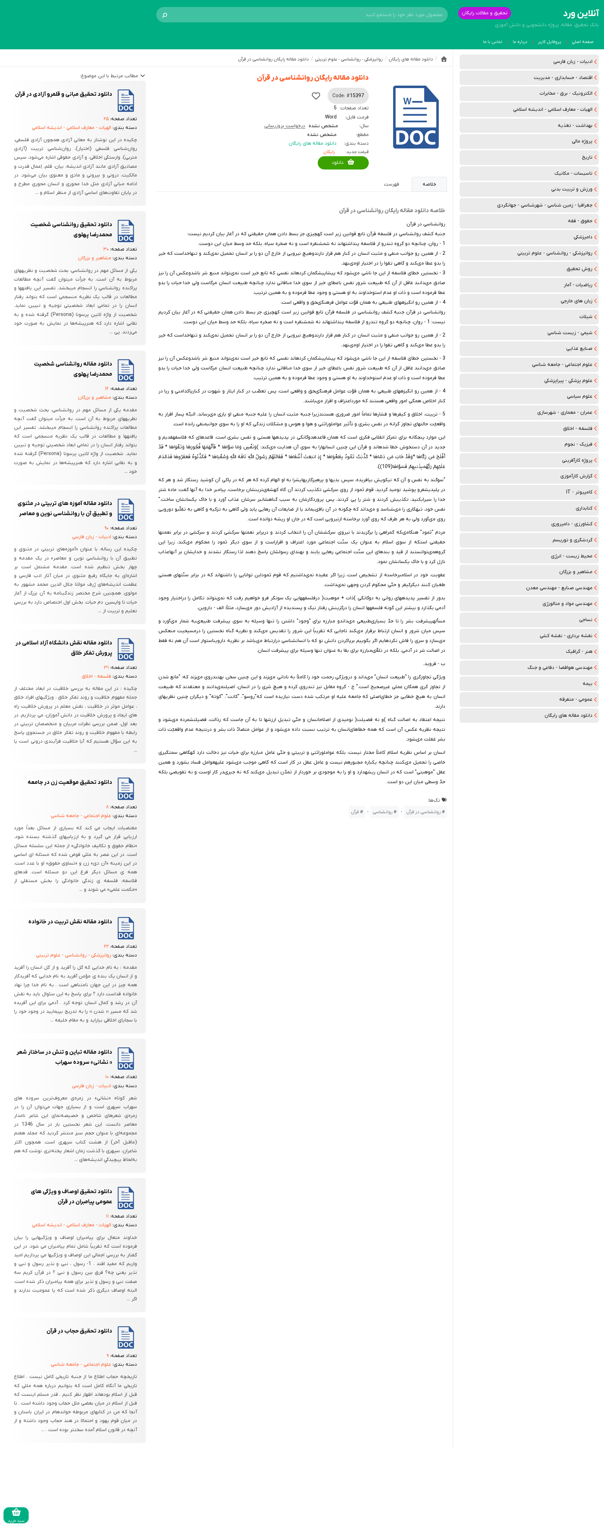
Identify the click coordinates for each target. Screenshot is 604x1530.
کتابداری (584, 508)
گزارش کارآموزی (576, 476)
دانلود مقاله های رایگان (568, 715)
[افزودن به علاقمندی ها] (316, 96)
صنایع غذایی (579, 348)
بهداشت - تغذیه (575, 125)
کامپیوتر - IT (579, 492)
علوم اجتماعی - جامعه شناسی (562, 364)
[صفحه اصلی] (443, 59)
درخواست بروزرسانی (284, 126)
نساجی (585, 619)
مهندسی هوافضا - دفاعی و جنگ (559, 667)
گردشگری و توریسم (572, 540)
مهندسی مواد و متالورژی (567, 603)
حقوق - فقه (580, 221)
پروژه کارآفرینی (577, 460)
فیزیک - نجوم (578, 444)
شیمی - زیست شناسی (569, 333)
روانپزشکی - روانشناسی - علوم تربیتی (554, 253)
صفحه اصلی (583, 42)
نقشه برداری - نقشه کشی (566, 636)
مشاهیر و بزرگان (575, 572)
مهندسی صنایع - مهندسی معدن (559, 588)
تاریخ (587, 157)
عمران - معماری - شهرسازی (564, 412)
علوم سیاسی (579, 396)
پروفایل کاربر (549, 42)
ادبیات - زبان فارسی (572, 61)
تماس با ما (492, 42)
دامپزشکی (583, 237)
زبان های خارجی (576, 301)
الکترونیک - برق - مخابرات (566, 93)
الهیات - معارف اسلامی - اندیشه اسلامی (552, 109)
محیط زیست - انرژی (571, 556)
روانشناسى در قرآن (423, 812)
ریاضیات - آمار (578, 285)
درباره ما (520, 42)
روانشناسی (383, 812)
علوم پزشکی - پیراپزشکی (568, 380)
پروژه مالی (582, 141)
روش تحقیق (579, 269)
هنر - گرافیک (579, 651)
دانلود (338, 162)
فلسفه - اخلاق (577, 428)
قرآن (355, 812)
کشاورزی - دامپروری (571, 524)
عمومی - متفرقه (575, 699)
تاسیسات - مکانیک (573, 173)
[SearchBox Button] (164, 14)
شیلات (586, 316)
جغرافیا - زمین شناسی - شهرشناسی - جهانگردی (544, 205)
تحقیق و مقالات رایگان (485, 13)
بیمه (587, 683)
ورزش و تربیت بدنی (571, 189)
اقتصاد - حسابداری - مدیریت (563, 77)
